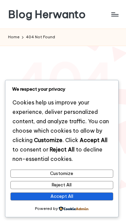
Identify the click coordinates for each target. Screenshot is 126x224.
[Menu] (114, 14)
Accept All (61, 196)
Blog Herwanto (47, 14)
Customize (61, 173)
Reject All (62, 185)
